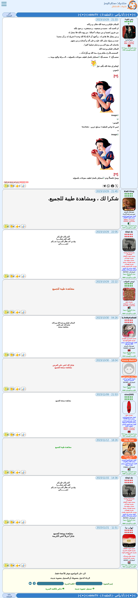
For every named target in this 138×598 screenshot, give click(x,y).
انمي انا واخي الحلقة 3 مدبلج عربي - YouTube (100, 127)
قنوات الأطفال (119, 6)
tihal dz (129, 232)
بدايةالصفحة (9, 595)
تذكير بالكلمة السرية (54, 589)
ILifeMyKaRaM (129, 318)
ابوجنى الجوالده (129, 281)
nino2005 (129, 394)
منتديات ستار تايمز (115, 3)
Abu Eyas (129, 440)
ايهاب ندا (129, 528)
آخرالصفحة (9, 15)
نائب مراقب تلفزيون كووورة (129, 377)
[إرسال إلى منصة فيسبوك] (112, 186)
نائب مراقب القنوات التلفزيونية (129, 457)
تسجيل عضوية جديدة (84, 589)
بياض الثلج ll (129, 19)
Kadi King (129, 191)
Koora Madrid (129, 360)
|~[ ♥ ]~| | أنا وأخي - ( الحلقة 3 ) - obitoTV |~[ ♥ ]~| (106, 14)
